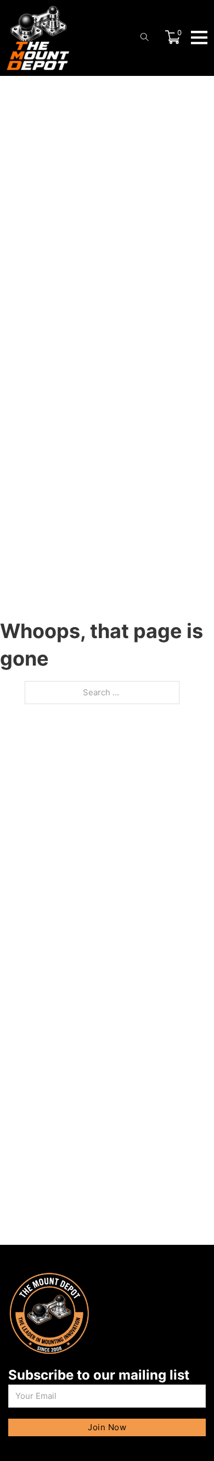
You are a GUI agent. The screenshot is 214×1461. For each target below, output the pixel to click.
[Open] (199, 37)
